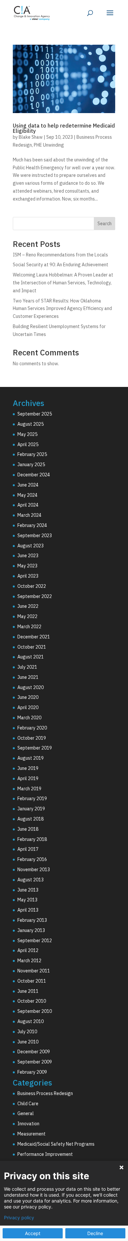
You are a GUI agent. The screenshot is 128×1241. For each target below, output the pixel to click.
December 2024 (33, 475)
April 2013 (27, 910)
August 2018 (30, 819)
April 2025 (27, 444)
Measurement (31, 1134)
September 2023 (34, 535)
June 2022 (27, 606)
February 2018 (32, 839)
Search (104, 224)
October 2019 (31, 738)
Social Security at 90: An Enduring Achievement (60, 265)
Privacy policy (19, 1217)
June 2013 (27, 890)
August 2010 (30, 1021)
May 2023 (27, 566)
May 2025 (27, 434)
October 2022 (31, 586)
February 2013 (32, 920)
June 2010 (27, 1042)
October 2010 (31, 1001)
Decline (95, 1233)
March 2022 (29, 627)
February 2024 (32, 525)
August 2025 (30, 424)
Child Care (27, 1104)
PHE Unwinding (49, 145)
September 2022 (34, 596)
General (25, 1113)
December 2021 (33, 637)
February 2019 (32, 798)
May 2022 (27, 616)
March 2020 (29, 718)
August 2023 (30, 546)
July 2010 (27, 1032)
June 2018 (27, 829)
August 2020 (30, 687)
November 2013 (33, 869)
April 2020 (27, 707)
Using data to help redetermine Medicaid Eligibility (64, 128)
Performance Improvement (45, 1154)
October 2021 (31, 647)
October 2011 (31, 981)
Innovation (28, 1124)
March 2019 (29, 789)
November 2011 (33, 971)
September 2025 (34, 414)
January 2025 (31, 464)
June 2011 (27, 991)
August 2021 (30, 657)
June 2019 (27, 768)
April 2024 (27, 505)
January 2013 (31, 930)
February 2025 (32, 454)
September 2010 (34, 1011)
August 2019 (30, 758)
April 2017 (27, 849)
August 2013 (30, 880)
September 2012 (34, 940)
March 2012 (29, 961)
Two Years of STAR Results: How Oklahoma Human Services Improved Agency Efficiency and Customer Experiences (62, 309)
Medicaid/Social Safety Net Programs (56, 1144)
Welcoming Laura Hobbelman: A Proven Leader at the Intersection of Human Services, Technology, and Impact (63, 283)
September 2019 (34, 748)
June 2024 (27, 485)
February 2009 (32, 1072)
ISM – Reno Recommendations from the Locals (60, 255)
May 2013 (27, 900)
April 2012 (27, 950)
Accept (32, 1233)
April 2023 (27, 576)
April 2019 (27, 778)
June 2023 (27, 556)
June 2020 (27, 697)
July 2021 (27, 667)
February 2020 (32, 728)
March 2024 (29, 515)
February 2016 (32, 859)
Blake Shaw (31, 137)
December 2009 (33, 1052)
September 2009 (34, 1062)
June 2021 (27, 677)
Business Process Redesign (45, 1093)
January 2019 (31, 809)
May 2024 (27, 495)
